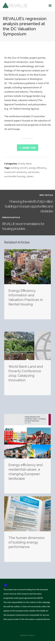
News (29, 163)
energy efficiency (37, 167)
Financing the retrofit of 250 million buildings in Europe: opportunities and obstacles (29, 206)
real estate (33, 172)
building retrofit (19, 167)
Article (21, 163)
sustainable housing (14, 176)
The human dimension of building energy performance (26, 542)
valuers (30, 176)
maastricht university (15, 172)
